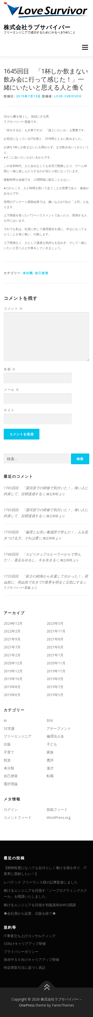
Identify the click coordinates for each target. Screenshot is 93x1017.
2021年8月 (55, 639)
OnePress (27, 1005)
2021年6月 (55, 647)
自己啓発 (41, 273)
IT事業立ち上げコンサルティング (30, 935)
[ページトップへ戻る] (46, 988)
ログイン (11, 809)
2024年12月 (13, 623)
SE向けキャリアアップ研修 (25, 943)
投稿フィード (57, 809)
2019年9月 (55, 678)
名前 (10, 369)
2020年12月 (13, 663)
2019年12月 (13, 671)
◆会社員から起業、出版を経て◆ (30, 913)
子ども (52, 744)
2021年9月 (12, 639)
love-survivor (68, 96)
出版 (7, 744)
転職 (50, 775)
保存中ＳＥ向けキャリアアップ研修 (31, 959)
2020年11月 (56, 663)
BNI (50, 720)
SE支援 (9, 728)
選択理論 (11, 783)
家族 (50, 752)
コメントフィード (17, 817)
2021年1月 (55, 655)
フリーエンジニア (17, 736)
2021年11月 (56, 631)
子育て (9, 752)
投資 (7, 760)
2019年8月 (12, 686)
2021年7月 (12, 647)
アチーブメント (59, 728)
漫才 (50, 768)
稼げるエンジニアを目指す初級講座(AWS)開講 (40, 904)
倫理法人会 (55, 736)
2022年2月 (12, 631)
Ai (5, 720)
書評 (50, 760)
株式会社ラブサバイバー (37, 26)
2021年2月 (12, 655)
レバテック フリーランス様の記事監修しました (41, 882)
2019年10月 (13, 678)
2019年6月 (12, 694)
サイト (9, 410)
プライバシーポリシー (21, 951)
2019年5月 (55, 694)
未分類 (28, 273)
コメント (13, 308)
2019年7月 (55, 686)
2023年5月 (55, 623)
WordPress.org (58, 817)
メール (11, 389)
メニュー (85, 47)
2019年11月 (56, 671)
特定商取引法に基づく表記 (24, 967)
